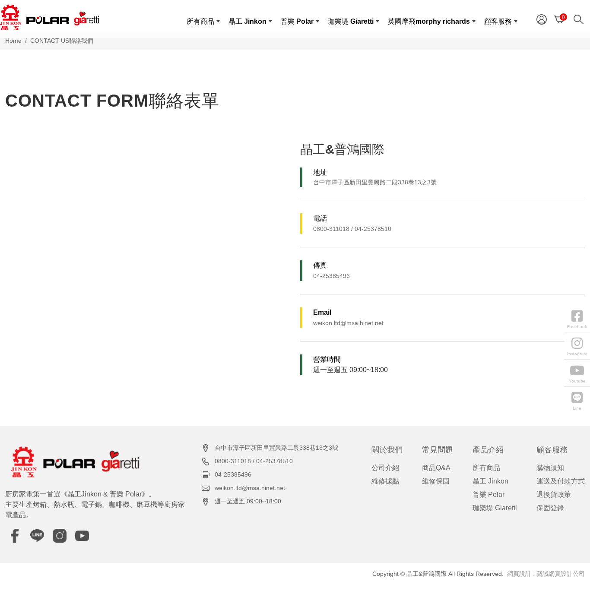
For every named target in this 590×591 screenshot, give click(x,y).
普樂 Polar (488, 494)
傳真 (320, 265)
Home (13, 40)
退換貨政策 (553, 494)
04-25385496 (331, 275)
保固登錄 (550, 508)
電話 (320, 218)
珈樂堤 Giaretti (495, 508)
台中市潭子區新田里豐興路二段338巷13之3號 (375, 182)
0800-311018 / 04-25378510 (352, 228)
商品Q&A (436, 467)
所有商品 (486, 467)
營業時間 (327, 359)
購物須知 (550, 467)
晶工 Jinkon (490, 481)
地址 (320, 172)
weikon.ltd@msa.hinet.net (348, 322)
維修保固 (436, 481)
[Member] (541, 18)
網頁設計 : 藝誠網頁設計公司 (546, 573)
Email (322, 312)
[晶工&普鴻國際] (49, 17)
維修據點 (385, 481)
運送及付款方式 (560, 481)
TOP (567, 503)
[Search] (581, 19)
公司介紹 (385, 467)
